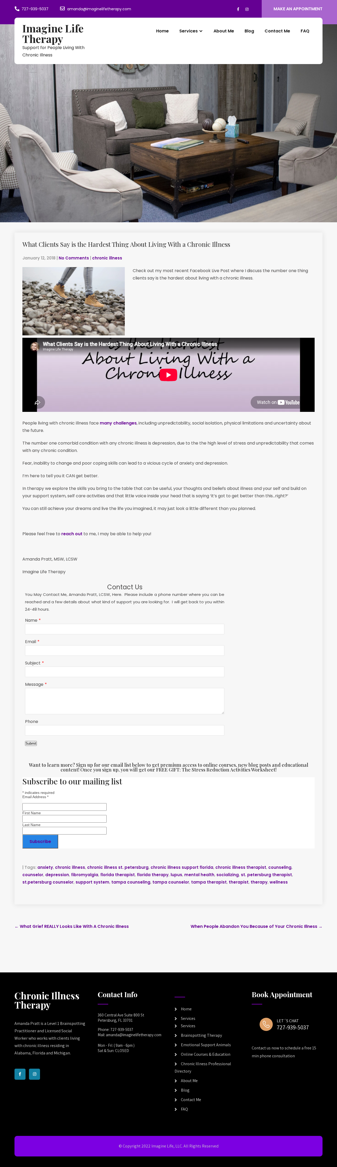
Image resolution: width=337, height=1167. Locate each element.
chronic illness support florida (182, 867)
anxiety (45, 867)
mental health (199, 874)
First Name (31, 813)
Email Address (35, 797)
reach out (71, 534)
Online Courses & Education (205, 1054)
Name (31, 620)
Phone (31, 721)
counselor (32, 874)
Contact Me (277, 31)
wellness (279, 882)
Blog (249, 31)
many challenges (118, 423)
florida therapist (117, 874)
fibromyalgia (84, 874)
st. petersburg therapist (266, 874)
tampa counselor (170, 882)
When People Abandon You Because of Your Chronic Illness (257, 926)
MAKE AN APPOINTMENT (298, 9)
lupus (176, 874)
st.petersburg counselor (47, 882)
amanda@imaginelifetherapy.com (99, 9)
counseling (279, 867)
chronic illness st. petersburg (117, 867)
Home (162, 31)
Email (30, 642)
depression (57, 874)
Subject (33, 663)
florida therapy (152, 874)
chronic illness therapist (240, 867)
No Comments (74, 258)
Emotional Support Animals (206, 1045)
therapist (239, 882)
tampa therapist (209, 882)
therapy (259, 882)
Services (188, 31)
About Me (224, 31)
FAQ (305, 31)
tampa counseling (130, 882)
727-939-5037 (35, 9)
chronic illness (107, 258)
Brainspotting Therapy (201, 1035)
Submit (31, 743)
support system (92, 882)
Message (34, 684)
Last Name (31, 825)
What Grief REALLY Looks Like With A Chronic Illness (71, 926)
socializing (227, 874)
